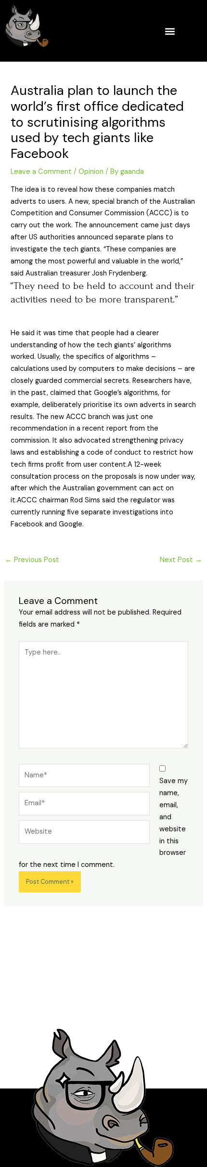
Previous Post (32, 559)
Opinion (91, 171)
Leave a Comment (41, 171)
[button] (170, 31)
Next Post (181, 559)
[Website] (84, 834)
